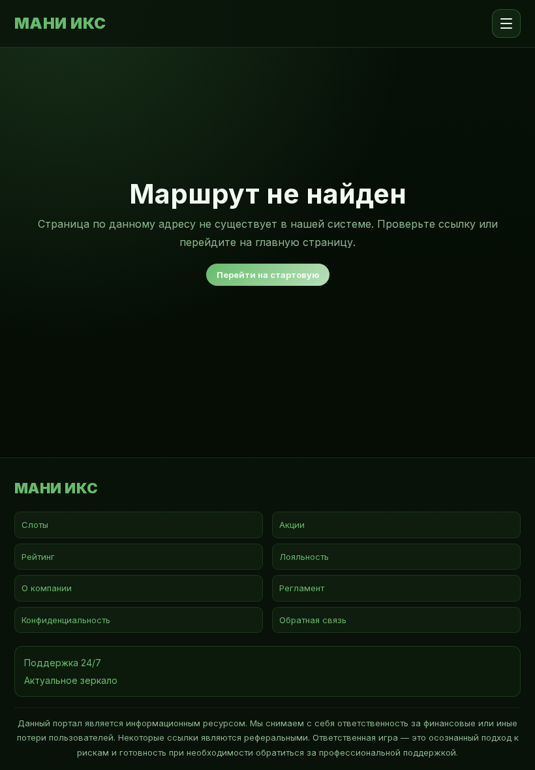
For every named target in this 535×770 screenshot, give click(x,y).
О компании (47, 588)
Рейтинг (38, 556)
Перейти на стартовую (268, 275)
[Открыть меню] (506, 23)
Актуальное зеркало (70, 680)
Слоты (35, 524)
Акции (292, 524)
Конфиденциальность (66, 620)
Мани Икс (60, 23)
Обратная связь (312, 620)
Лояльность (304, 556)
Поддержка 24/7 (62, 662)
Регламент (301, 588)
